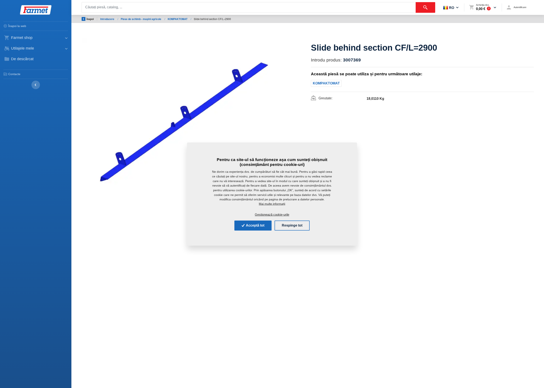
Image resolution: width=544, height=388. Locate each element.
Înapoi (90, 19)
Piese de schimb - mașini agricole (141, 19)
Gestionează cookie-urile (272, 214)
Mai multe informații (272, 203)
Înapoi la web (17, 26)
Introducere (107, 19)
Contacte (14, 74)
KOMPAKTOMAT (178, 19)
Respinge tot (292, 225)
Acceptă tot (254, 225)
